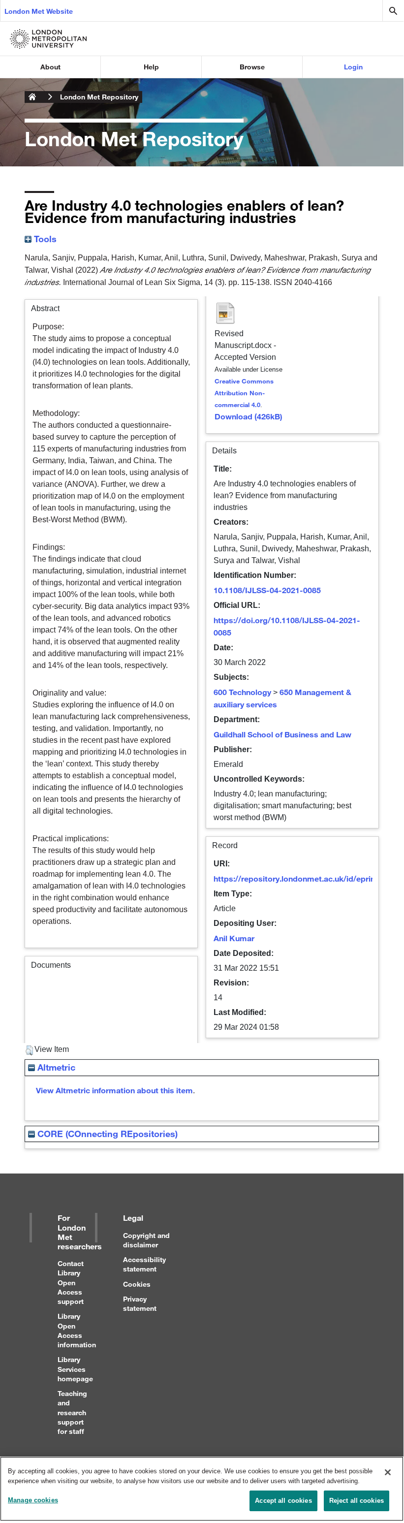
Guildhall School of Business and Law (282, 734)
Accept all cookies (283, 1500)
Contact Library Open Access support (71, 1282)
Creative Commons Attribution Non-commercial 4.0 (244, 393)
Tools (44, 238)
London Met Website (38, 11)
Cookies (137, 1284)
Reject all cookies (356, 1500)
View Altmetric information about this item (114, 1090)
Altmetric (55, 1067)
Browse (252, 67)
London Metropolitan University (32, 97)
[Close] (388, 1472)
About (50, 67)
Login (353, 67)
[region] (202, 1489)
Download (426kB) (248, 416)
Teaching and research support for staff (72, 1412)
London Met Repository (99, 97)
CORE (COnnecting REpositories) (106, 1133)
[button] (29, 1050)
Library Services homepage (75, 1368)
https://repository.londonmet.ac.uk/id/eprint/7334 (306, 878)
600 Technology (242, 692)
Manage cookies (33, 1500)
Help (151, 67)
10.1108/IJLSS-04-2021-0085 (267, 590)
